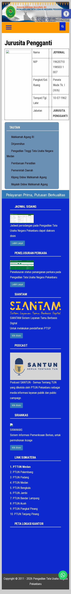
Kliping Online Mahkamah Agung (29, 177)
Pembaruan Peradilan (23, 163)
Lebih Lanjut (17, 243)
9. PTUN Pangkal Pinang (24, 508)
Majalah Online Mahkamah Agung (29, 184)
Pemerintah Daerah (22, 170)
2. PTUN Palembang (21, 472)
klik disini (16, 335)
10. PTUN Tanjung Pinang (24, 514)
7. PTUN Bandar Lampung (24, 498)
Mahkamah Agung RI (22, 137)
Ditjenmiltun (18, 144)
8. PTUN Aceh (18, 503)
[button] (66, 14)
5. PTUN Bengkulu (20, 488)
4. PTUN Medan (19, 482)
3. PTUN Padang (19, 477)
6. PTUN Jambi (18, 493)
